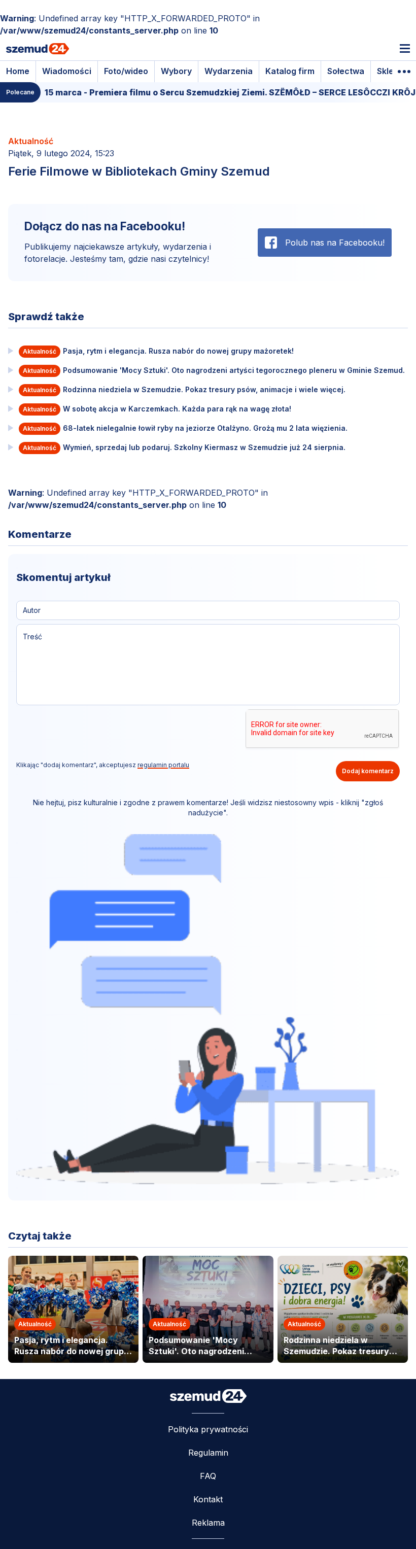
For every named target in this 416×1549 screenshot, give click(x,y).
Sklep (388, 71)
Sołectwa (345, 71)
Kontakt (208, 1499)
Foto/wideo (126, 71)
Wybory (176, 71)
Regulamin (208, 1453)
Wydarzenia (228, 71)
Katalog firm (290, 71)
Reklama (208, 1523)
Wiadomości (66, 71)
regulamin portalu (163, 765)
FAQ (208, 1476)
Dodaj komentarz (368, 771)
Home (17, 71)
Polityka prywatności (208, 1429)
